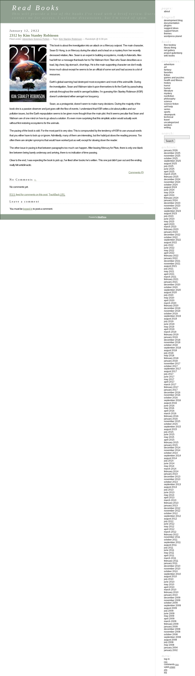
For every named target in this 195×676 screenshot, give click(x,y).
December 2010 (172, 566)
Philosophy (169, 98)
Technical (168, 117)
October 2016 (171, 397)
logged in (27, 208)
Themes (168, 33)
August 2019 (170, 318)
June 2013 (169, 492)
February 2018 (171, 358)
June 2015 (169, 434)
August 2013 (170, 487)
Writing (167, 127)
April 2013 (169, 497)
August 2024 (170, 187)
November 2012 (172, 510)
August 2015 (170, 429)
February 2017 (171, 387)
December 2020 (172, 284)
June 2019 (169, 324)
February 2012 (171, 534)
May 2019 (169, 326)
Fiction (167, 75)
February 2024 (171, 198)
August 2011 (170, 545)
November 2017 (172, 363)
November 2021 (172, 263)
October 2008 (171, 634)
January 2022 (171, 258)
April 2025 (169, 171)
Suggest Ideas (171, 28)
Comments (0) (136, 172)
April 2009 (169, 618)
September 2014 (172, 455)
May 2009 (169, 616)
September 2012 (172, 516)
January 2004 (171, 647)
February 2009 (171, 624)
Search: (168, 133)
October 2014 (171, 453)
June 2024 (169, 190)
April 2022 (169, 253)
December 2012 (172, 508)
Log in (167, 659)
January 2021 (171, 282)
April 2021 (169, 274)
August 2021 (170, 266)
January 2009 (171, 626)
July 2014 (168, 460)
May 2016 (169, 408)
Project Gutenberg (173, 53)
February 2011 (171, 561)
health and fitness (173, 80)
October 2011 (170, 539)
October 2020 (171, 287)
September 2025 (172, 161)
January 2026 (171, 150)
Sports (167, 112)
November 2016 (172, 395)
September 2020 (172, 290)
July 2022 (168, 245)
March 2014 (170, 468)
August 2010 (170, 576)
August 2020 (170, 292)
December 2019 (172, 308)
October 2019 (171, 313)
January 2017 (171, 390)
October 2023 (171, 208)
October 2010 (171, 571)
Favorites (168, 72)
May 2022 (169, 250)
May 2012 (169, 526)
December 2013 (172, 476)
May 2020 (169, 297)
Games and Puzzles (174, 77)
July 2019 (168, 321)
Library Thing (170, 47)
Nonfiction (169, 96)
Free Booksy (170, 45)
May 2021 (169, 271)
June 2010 (169, 581)
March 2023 (170, 226)
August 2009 (170, 608)
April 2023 (169, 224)
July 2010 (168, 579)
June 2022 (169, 247)
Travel (167, 119)
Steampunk (169, 114)
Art (165, 67)
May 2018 (169, 355)
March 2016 (170, 413)
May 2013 (169, 495)
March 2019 (170, 332)
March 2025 (170, 174)
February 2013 (171, 503)
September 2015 (172, 426)
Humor (167, 88)
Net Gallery (169, 50)
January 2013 (171, 505)
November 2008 (172, 631)
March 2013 (170, 500)
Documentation (171, 23)
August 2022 (170, 242)
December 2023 (172, 203)
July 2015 (168, 432)
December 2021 (172, 261)
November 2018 (172, 342)
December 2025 (172, 153)
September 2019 (172, 316)
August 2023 (170, 213)
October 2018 (171, 345)
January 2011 (170, 563)
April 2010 (169, 587)
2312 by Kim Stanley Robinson (34, 35)
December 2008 (172, 629)
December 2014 (172, 447)
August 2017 (170, 371)
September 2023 (172, 211)
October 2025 (171, 158)
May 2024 (169, 192)
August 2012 (170, 518)
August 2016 (170, 403)
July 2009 (168, 610)
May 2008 (169, 645)
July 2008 (168, 642)
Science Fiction (41, 39)
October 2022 (171, 237)
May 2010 (169, 584)
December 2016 (172, 392)
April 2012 (169, 529)
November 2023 (172, 205)
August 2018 (170, 350)
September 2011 (172, 542)
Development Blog (173, 20)
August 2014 (170, 458)
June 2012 (169, 524)
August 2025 (170, 163)
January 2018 (171, 361)
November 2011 (172, 537)
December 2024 (172, 179)
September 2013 (172, 484)
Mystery (168, 93)
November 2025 (172, 155)
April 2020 (169, 300)
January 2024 (171, 200)
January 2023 (171, 232)
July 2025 (168, 166)
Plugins (168, 25)
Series (167, 109)
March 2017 (170, 384)
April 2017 (169, 382)
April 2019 (169, 329)
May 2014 (169, 466)
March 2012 (170, 532)
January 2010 (171, 595)
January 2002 (171, 650)
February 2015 (171, 442)
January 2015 (171, 445)
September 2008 (172, 637)
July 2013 (168, 489)
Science (168, 101)
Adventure (27, 39)
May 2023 (169, 221)
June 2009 (169, 613)
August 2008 (170, 639)
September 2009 (172, 605)
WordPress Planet (173, 36)
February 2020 (171, 305)
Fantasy (167, 69)
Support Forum (171, 31)
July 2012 (168, 521)
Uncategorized (171, 122)
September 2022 (172, 239)
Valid (169, 667)
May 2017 (169, 379)
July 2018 (168, 353)
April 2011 (169, 555)
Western (168, 125)
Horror (167, 85)
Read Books (36, 8)
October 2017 (171, 366)
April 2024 (169, 195)
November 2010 (172, 568)
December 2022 (172, 234)
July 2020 (168, 295)
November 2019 (172, 311)
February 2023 (171, 229)
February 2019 (171, 334)
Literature (168, 90)
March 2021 (170, 276)
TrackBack (57, 194)
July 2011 (168, 547)
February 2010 (171, 592)
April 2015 (169, 439)
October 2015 (171, 424)
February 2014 (171, 471)
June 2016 (169, 405)
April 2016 (169, 410)
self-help (168, 106)
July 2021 (168, 268)
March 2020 (170, 303)
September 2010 (172, 574)
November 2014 (172, 450)
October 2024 (171, 184)
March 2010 (170, 589)
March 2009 (170, 621)
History (167, 83)
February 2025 (171, 176)
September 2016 (172, 400)
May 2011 (169, 553)
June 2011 (169, 550)
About (167, 11)
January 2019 (171, 337)
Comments (171, 664)
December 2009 (172, 597)
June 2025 (169, 169)
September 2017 (172, 368)
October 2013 (171, 482)
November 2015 (172, 421)
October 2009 (171, 602)
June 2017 (169, 376)
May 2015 (169, 437)
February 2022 (171, 255)
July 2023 (168, 216)
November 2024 (172, 182)
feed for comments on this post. (29, 194)
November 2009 (172, 600)
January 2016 (171, 418)
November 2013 (172, 479)
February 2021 (171, 279)
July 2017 (168, 374)
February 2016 (171, 416)
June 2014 (169, 463)
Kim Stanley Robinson (70, 39)
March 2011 (170, 558)
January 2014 (171, 474)
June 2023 (169, 219)
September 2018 (172, 347)
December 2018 (172, 340)
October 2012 (171, 513)
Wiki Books (169, 55)
